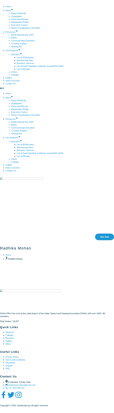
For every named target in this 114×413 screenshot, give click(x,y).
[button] (57, 88)
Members (15, 54)
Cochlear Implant (19, 43)
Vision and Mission (19, 19)
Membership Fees (25, 60)
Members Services (25, 63)
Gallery (9, 78)
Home (8, 6)
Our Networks (12, 50)
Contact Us (11, 83)
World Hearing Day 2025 (22, 35)
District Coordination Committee (25, 28)
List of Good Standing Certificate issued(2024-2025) (40, 66)
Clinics (14, 72)
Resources (11, 32)
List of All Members (25, 57)
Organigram (16, 16)
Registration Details (20, 22)
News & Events (13, 80)
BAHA (14, 38)
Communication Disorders (23, 40)
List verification (23, 69)
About (8, 10)
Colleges (15, 75)
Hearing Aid (16, 46)
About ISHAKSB (18, 13)
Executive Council (19, 25)
